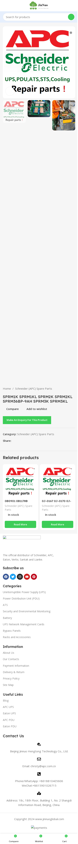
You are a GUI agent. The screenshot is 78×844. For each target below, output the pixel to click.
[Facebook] (6, 577)
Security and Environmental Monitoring (26, 611)
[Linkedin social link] (27, 440)
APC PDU (8, 720)
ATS (5, 605)
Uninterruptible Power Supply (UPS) (24, 592)
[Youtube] (27, 577)
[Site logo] (39, 5)
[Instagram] (20, 577)
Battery (7, 618)
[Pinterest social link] (22, 440)
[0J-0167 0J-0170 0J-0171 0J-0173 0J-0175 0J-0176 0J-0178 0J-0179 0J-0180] (57, 481)
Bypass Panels (12, 630)
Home (7, 388)
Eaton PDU (9, 726)
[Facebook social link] (13, 440)
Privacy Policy (11, 678)
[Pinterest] (34, 577)
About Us (8, 652)
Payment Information (16, 665)
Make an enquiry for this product (27, 420)
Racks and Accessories (17, 637)
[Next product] (73, 388)
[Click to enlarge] (10, 91)
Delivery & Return (13, 672)
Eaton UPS (9, 713)
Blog (6, 700)
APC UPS (8, 707)
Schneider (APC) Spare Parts (33, 388)
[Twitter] (13, 577)
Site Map (8, 685)
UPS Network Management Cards (23, 624)
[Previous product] (64, 388)
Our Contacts (11, 659)
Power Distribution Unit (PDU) (21, 598)
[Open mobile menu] (4, 5)
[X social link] (18, 440)
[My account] (73, 5)
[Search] (71, 17)
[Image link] (22, 542)
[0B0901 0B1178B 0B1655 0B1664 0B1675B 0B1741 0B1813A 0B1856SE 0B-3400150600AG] (20, 481)
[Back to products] (68, 388)
